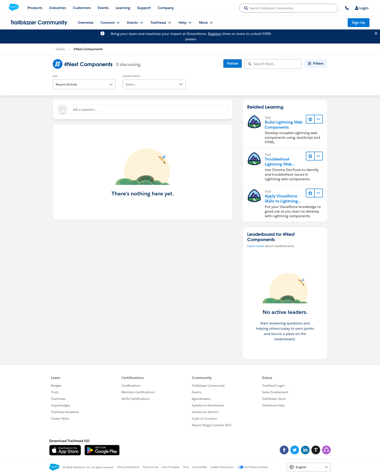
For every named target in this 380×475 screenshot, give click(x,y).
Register (214, 33)
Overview (85, 22)
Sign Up (358, 22)
